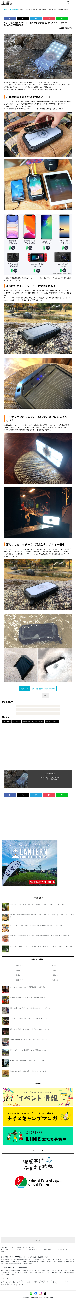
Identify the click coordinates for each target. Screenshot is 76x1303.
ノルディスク (54, 1283)
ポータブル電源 (39, 721)
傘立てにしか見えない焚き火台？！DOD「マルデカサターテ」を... (29, 1029)
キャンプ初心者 (7, 721)
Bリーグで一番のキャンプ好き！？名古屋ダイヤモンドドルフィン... (29, 1039)
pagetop (38, 1240)
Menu (72, 1)
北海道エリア (19, 965)
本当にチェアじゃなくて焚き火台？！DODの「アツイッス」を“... (29, 1071)
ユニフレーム (36, 1283)
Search (68, 1)
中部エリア (55, 970)
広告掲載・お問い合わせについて (26, 1247)
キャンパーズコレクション (8, 1285)
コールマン (4, 1281)
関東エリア (19, 970)
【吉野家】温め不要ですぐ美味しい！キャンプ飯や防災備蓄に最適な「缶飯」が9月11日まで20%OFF (39, 936)
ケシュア (20, 1285)
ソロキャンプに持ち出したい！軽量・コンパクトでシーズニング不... (30, 1018)
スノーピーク (13, 1281)
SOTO (28, 1283)
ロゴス (21, 1281)
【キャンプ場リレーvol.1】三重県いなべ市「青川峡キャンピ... (28, 1050)
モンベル (27, 1281)
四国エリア (19, 980)
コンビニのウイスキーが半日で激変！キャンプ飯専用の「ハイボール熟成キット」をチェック (37, 904)
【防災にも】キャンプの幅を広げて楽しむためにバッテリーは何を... (30, 1008)
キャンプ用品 (16, 721)
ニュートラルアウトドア (52, 1281)
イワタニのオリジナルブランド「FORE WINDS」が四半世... (27, 987)
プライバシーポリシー (62, 1249)
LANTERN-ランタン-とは (7, 1247)
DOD (63, 1281)
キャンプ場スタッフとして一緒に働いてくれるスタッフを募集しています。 (21, 1249)
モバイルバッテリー (28, 721)
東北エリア (55, 965)
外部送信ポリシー (49, 1249)
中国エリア (55, 975)
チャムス (45, 1283)
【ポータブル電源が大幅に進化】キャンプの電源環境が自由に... (28, 997)
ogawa (68, 1281)
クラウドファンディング (52, 721)
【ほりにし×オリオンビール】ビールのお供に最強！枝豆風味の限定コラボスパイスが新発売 (37, 925)
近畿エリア (19, 975)
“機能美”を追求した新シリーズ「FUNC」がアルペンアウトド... (28, 1060)
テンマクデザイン (6, 1283)
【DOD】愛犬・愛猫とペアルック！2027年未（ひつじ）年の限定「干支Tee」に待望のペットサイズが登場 (41, 946)
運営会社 (3, 1251)
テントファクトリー (18, 1283)
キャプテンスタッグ (38, 1281)
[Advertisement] (38, 747)
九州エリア (55, 980)
